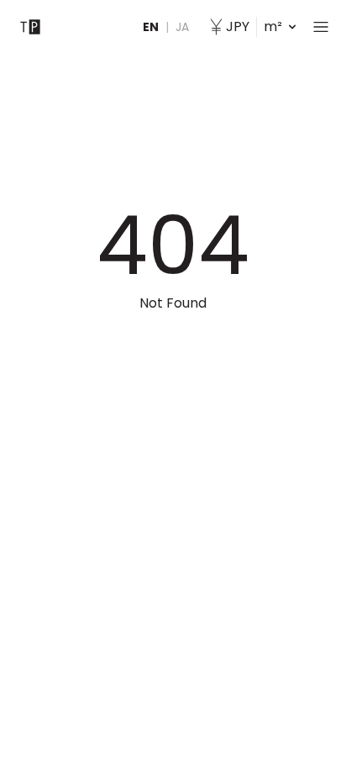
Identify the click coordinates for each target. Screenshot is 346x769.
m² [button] (254, 26)
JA (182, 26)
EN (151, 26)
